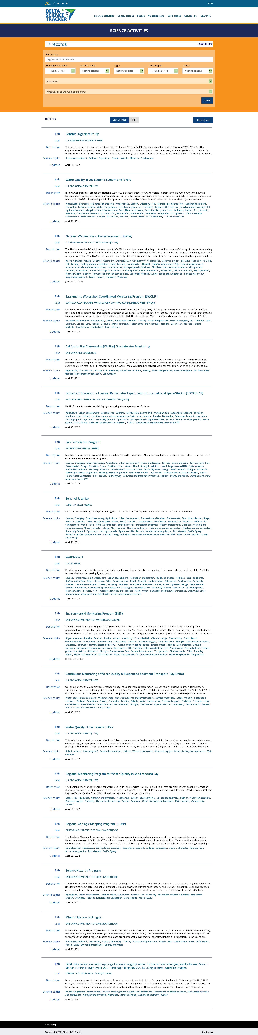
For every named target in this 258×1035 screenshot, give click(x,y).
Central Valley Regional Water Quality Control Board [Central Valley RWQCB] (110, 302)
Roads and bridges (150, 462)
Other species (130, 270)
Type (117, 65)
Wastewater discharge (77, 203)
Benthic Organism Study (82, 134)
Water (69, 654)
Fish (166, 216)
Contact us (190, 15)
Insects (124, 158)
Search (204, 15)
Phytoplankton (201, 270)
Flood (112, 264)
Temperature (161, 651)
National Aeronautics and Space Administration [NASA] (97, 399)
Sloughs (101, 216)
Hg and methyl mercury (166, 206)
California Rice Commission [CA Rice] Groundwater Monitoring (108, 346)
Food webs (82, 644)
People (141, 15)
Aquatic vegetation (75, 991)
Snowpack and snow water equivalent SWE (158, 422)
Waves (128, 466)
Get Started (174, 15)
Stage (84, 466)
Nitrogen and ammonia (102, 203)
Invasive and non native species (133, 644)
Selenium (70, 213)
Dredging (79, 462)
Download (203, 120)
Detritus (132, 641)
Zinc (196, 210)
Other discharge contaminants (106, 270)
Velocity (70, 521)
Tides (92, 276)
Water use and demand (198, 704)
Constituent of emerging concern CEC (96, 213)
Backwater (112, 216)
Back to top (51, 1024)
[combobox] (60, 71)
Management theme (56, 65)
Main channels (88, 216)
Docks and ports (180, 462)
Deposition (104, 158)
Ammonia (78, 638)
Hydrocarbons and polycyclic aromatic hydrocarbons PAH (94, 210)
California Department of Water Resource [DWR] (93, 619)
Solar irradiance (73, 751)
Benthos (124, 216)
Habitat (146, 264)
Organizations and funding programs (66, 91)
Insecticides (123, 213)
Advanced (52, 81)
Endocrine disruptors (155, 210)
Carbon (134, 203)
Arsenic (204, 210)
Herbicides (151, 213)
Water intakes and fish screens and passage (88, 707)
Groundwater (133, 264)
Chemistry (71, 206)
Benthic (88, 638)
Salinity (91, 206)
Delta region (155, 65)
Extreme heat (109, 524)
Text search (52, 54)
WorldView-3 (74, 557)
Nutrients (107, 647)
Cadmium (178, 210)
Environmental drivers (198, 641)
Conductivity (138, 260)
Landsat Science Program (83, 442)
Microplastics (177, 213)
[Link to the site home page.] (60, 15)
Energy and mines (179, 475)
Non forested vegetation (88, 373)
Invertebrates (176, 216)
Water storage (105, 697)
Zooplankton (197, 654)
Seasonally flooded (139, 273)
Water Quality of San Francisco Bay (89, 727)
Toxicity (82, 206)
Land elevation (145, 521)
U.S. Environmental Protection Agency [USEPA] (92, 242)
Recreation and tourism (153, 518)
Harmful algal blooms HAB (170, 203)
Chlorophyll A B (147, 203)
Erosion (115, 158)
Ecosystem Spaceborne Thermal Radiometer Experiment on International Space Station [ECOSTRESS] (134, 393)
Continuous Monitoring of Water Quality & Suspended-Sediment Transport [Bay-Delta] (125, 674)
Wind (98, 524)
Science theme (87, 65)
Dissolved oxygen (128, 206)
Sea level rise (107, 412)
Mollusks (134, 158)
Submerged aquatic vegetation (166, 273)
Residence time (115, 466)
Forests (121, 264)
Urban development (89, 412)
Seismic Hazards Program (83, 870)
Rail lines (166, 462)
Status (186, 65)
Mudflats (156, 267)
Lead (169, 210)
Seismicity (187, 521)
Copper (189, 210)
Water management (124, 654)
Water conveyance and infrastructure (93, 654)
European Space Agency (79, 504)
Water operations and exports (151, 654)
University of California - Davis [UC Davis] (88, 973)
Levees (69, 462)
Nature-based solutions (175, 267)
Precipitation (87, 524)
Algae (68, 638)
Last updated (119, 119)
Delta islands (99, 475)
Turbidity (148, 206)
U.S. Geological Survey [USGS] (82, 186)
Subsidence (160, 521)
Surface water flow (194, 273)
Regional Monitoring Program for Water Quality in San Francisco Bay (112, 774)
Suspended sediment (76, 158)
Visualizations (156, 15)
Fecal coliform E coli (201, 260)
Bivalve (107, 638)
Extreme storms (126, 524)
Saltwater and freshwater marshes (110, 273)
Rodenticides (137, 213)
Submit (207, 100)
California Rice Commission (81, 352)
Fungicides (163, 213)
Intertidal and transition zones (90, 267)
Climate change (159, 638)
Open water (82, 270)
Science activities (104, 15)
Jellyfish (171, 644)
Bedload (93, 158)
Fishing (74, 264)
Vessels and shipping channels (126, 594)
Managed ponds (131, 267)
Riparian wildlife (74, 273)
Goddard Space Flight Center (82, 448)
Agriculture (71, 370)
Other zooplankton (149, 270)
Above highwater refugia (78, 260)
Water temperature (107, 206)
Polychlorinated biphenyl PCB (195, 206)
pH (139, 206)
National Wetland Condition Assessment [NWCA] (99, 236)
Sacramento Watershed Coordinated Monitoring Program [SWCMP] (111, 296)
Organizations (126, 15)
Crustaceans (146, 158)
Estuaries (70, 644)
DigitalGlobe (73, 563)
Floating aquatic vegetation (94, 264)
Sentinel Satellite (77, 498)
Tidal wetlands (177, 651)
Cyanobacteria (104, 641)
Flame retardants (134, 210)
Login (210, 3)
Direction (93, 466)
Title (134, 119)
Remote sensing (128, 994)
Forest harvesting (95, 462)
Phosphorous (122, 203)
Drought (185, 260)
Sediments (93, 651)
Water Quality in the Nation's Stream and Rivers (98, 180)
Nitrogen (70, 647)
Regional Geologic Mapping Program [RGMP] (96, 824)
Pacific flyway (81, 422)
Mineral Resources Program (84, 917)
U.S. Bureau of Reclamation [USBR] (84, 140)
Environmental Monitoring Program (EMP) (94, 613)
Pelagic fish (166, 270)
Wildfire (120, 412)
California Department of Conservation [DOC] (92, 830)
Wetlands (122, 276)
